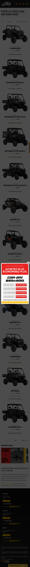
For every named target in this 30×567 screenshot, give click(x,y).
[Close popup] (28, 263)
